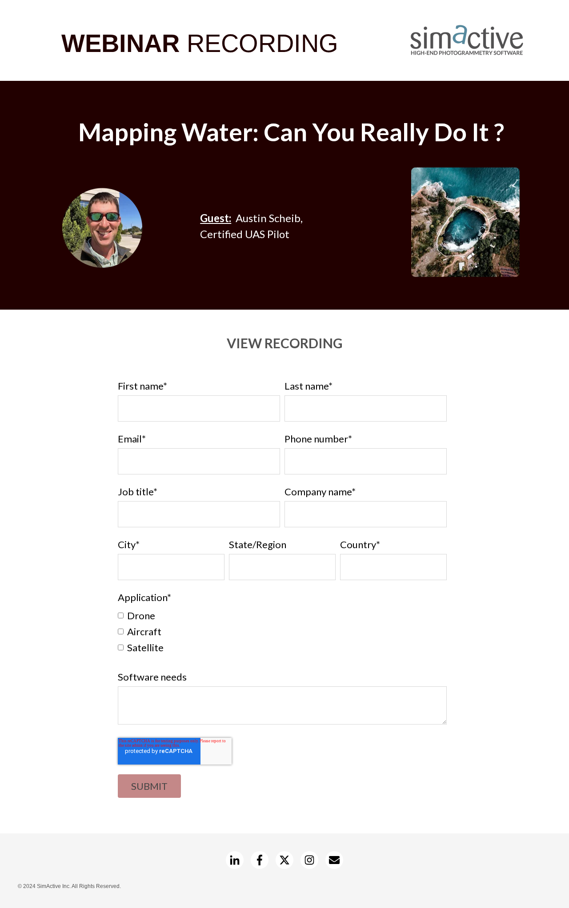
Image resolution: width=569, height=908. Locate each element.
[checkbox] (282, 631)
